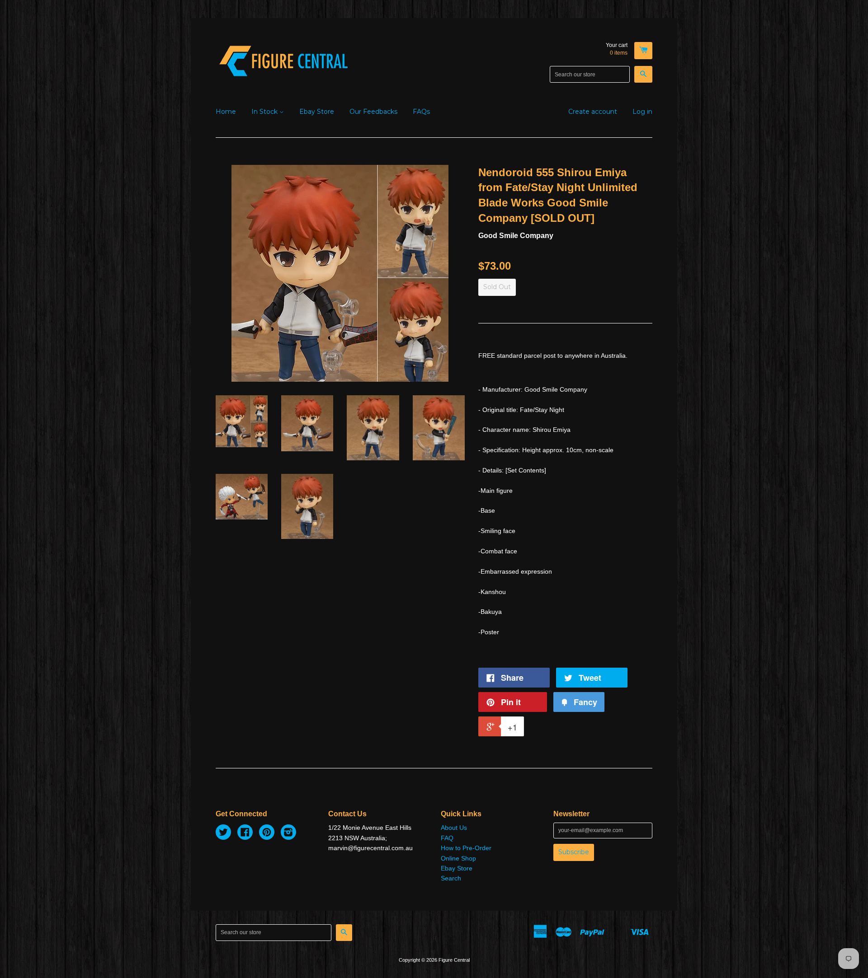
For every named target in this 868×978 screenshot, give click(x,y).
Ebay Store (316, 112)
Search (451, 878)
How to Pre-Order (466, 848)
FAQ (447, 838)
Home (226, 112)
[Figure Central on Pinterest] (266, 833)
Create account (592, 112)
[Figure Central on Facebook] (245, 833)
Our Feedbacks (373, 112)
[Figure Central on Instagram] (288, 833)
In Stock (265, 112)
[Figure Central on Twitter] (223, 833)
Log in (642, 112)
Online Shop (458, 858)
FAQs (421, 112)
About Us (454, 827)
